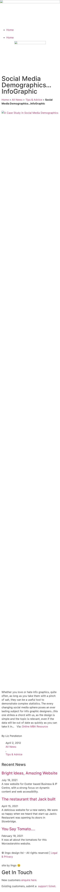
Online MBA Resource (35, 726)
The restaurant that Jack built (29, 799)
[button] (30, 34)
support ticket (46, 886)
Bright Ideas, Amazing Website (29, 773)
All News (17, 99)
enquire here (28, 880)
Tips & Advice (33, 99)
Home (10, 29)
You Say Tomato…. (18, 829)
